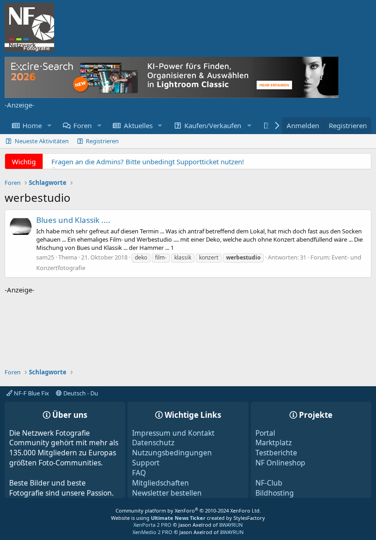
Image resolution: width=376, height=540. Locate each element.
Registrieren (102, 141)
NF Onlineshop (280, 463)
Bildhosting (274, 493)
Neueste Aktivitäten (42, 141)
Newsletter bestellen (167, 493)
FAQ (139, 473)
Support (146, 463)
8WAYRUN (231, 524)
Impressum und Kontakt (173, 433)
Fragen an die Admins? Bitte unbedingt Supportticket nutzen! (147, 161)
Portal (265, 433)
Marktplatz (273, 442)
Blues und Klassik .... (73, 220)
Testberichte (276, 453)
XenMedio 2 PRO (152, 532)
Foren (82, 125)
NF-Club (268, 483)
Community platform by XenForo (188, 510)
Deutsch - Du (80, 393)
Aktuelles (138, 125)
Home (32, 125)
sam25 (45, 257)
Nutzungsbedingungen (172, 453)
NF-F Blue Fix (30, 393)
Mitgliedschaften (160, 483)
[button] (49, 125)
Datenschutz (153, 442)
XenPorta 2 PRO (152, 524)
